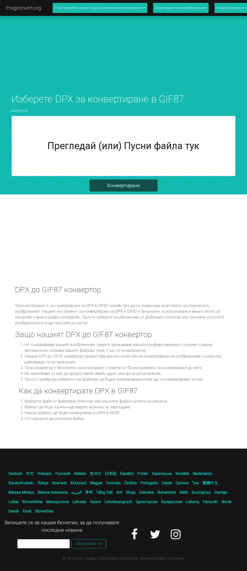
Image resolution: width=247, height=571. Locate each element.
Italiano (80, 473)
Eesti (27, 511)
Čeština (130, 483)
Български (201, 492)
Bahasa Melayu (21, 492)
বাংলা (119, 492)
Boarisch (59, 483)
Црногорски (147, 501)
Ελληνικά (78, 483)
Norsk (226, 501)
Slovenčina (44, 511)
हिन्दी (88, 492)
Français (44, 473)
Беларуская (171, 501)
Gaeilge (220, 492)
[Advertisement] (123, 59)
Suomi (95, 501)
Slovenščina (32, 501)
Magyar (96, 483)
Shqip (131, 492)
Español (127, 473)
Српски (182, 483)
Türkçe (42, 483)
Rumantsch (166, 492)
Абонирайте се (88, 543)
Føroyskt (210, 501)
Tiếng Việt (104, 492)
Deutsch (15, 473)
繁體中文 (210, 483)
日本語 (111, 473)
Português (149, 483)
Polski (142, 473)
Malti (183, 492)
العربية (76, 492)
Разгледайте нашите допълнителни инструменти (98, 8)
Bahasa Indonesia (53, 492)
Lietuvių (192, 501)
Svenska (113, 483)
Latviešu (79, 501)
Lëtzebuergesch (118, 501)
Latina (13, 501)
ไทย (195, 483)
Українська (162, 473)
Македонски (57, 501)
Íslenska (146, 492)
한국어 (95, 473)
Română (182, 473)
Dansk (13, 511)
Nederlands (202, 473)
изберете (19, 110)
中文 (30, 473)
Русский (62, 473)
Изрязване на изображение (180, 8)
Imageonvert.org (23, 8)
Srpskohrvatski (21, 483)
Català (167, 483)
